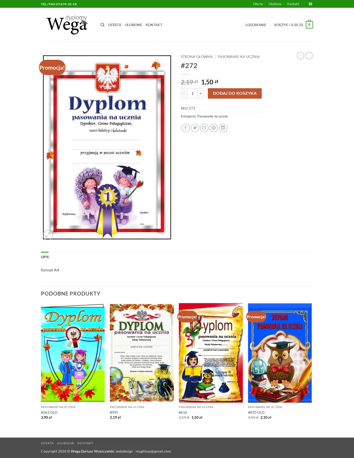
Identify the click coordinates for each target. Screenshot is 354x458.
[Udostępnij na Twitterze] (195, 128)
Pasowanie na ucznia (239, 57)
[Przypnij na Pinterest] (213, 128)
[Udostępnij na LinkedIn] (223, 128)
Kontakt (293, 4)
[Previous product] (309, 55)
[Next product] (300, 55)
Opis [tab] (45, 257)
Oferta (258, 4)
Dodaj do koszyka (235, 93)
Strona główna (197, 57)
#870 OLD (256, 412)
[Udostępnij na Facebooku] (185, 128)
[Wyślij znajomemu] (204, 128)
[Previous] (41, 365)
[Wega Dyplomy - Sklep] (67, 24)
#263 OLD (49, 412)
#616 (183, 412)
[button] (255, 24)
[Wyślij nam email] (310, 4)
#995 (114, 412)
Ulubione (274, 4)
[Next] (311, 365)
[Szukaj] (102, 25)
